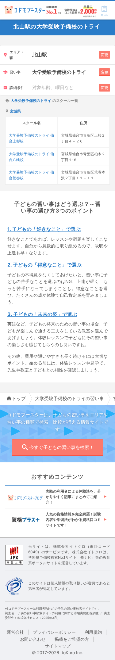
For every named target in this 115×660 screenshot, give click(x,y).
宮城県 (15, 111)
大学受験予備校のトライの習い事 (69, 398)
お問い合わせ (33, 639)
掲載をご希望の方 (72, 639)
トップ (19, 398)
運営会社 (15, 632)
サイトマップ (58, 645)
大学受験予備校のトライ (31, 101)
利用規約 (93, 632)
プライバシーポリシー (54, 632)
